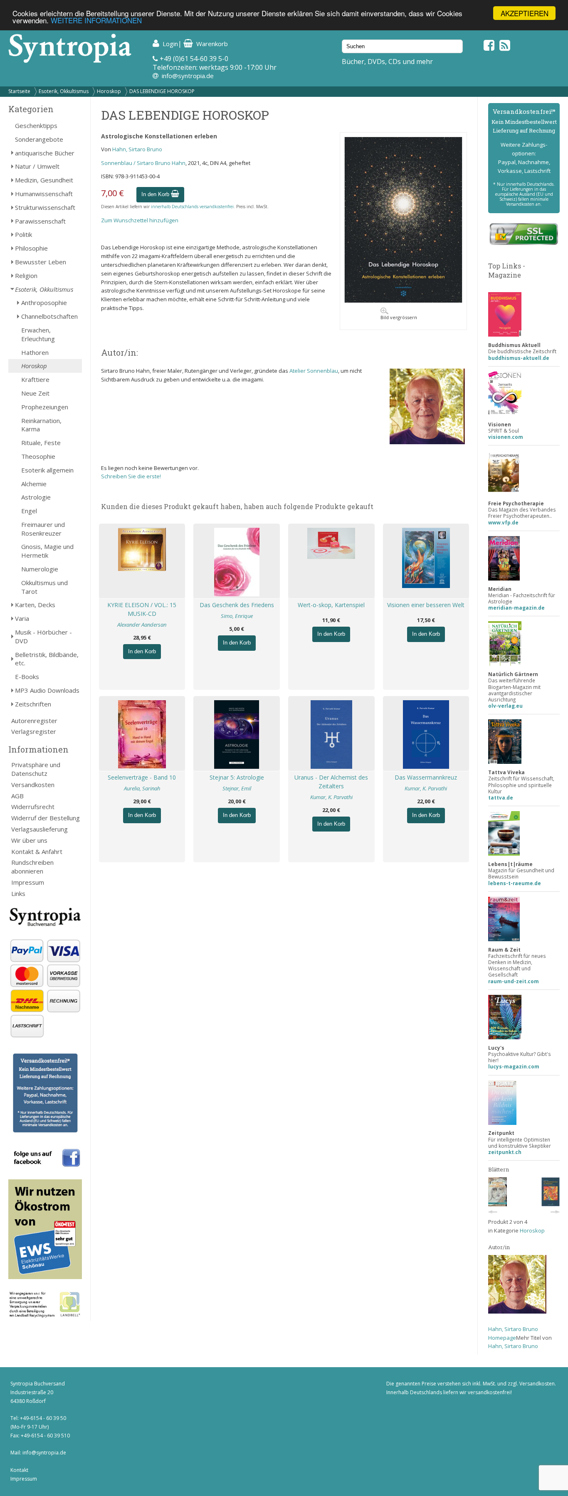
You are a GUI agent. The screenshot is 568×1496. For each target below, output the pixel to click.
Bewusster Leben (40, 262)
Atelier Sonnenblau (313, 370)
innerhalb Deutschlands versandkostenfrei (192, 206)
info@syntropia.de (188, 75)
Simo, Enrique (237, 616)
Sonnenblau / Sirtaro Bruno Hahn (143, 163)
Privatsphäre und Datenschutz (35, 769)
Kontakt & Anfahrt (36, 851)
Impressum (27, 882)
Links (18, 893)
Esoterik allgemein (47, 470)
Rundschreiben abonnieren (32, 866)
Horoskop (109, 91)
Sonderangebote (39, 139)
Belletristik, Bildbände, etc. (47, 658)
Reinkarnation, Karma (41, 424)
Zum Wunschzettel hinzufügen (139, 220)
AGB (17, 796)
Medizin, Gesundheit (44, 180)
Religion (26, 275)
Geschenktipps (36, 125)
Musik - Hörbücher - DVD (43, 636)
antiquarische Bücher (44, 153)
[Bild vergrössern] (403, 301)
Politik (23, 234)
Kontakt (19, 1470)
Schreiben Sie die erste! (131, 476)
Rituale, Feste (41, 442)
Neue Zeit (35, 393)
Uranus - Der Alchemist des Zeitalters (331, 781)
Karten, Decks (35, 604)
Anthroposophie (44, 302)
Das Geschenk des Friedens (237, 605)
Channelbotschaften (49, 316)
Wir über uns (29, 840)
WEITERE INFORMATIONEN (96, 20)
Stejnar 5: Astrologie (237, 777)
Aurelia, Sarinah (142, 788)
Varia (22, 618)
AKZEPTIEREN (524, 13)
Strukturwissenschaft (45, 207)
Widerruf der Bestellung (45, 818)
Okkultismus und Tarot (44, 586)
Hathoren (35, 352)
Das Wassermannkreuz (426, 777)
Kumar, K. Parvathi (331, 797)
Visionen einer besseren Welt (425, 605)
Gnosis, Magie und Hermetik (47, 550)
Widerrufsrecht (32, 806)
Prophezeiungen (44, 407)
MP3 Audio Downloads (47, 690)
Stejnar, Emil (236, 788)
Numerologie (39, 569)
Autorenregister (34, 720)
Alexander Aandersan (141, 624)
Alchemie (34, 484)
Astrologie (36, 497)
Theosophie (38, 456)
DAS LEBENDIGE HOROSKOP (162, 91)
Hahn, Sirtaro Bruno (137, 149)
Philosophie (31, 248)
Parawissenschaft (40, 221)
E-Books (27, 676)
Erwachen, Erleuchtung (38, 334)
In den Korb (156, 194)
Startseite (19, 91)
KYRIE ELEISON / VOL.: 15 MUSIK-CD (141, 609)
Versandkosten (32, 784)
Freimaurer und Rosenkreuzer (43, 528)
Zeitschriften (33, 704)
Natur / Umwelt (37, 166)
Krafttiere (35, 379)
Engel (29, 511)
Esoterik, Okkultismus (64, 91)
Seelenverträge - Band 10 (142, 777)
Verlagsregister (33, 731)
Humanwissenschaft (44, 193)
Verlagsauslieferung (39, 829)
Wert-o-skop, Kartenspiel (331, 605)
